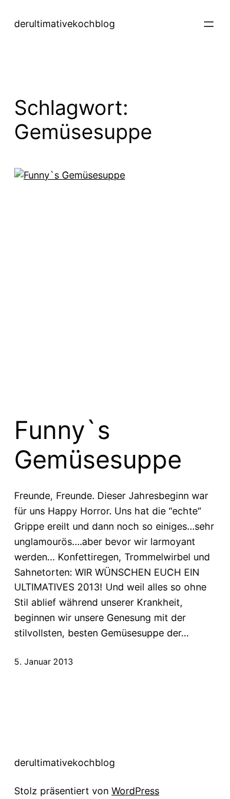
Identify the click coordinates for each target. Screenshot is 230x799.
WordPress (135, 791)
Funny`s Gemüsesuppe (98, 444)
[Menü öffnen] (209, 24)
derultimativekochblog (64, 23)
